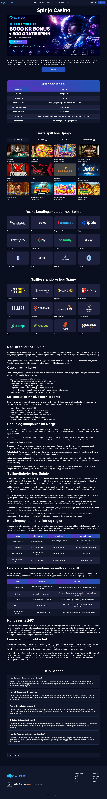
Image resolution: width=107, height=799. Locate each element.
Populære (17, 139)
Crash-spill (64, 139)
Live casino (40, 139)
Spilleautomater (87, 139)
